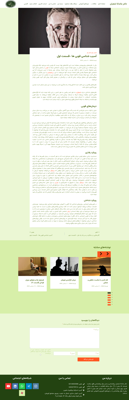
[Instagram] (36, 386)
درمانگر (52, 171)
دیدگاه (96, 330)
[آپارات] (22, 393)
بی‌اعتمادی (50, 72)
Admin (91, 60)
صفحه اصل (101, 4)
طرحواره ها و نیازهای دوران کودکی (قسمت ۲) (34, 281)
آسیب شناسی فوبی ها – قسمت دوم (41, 234)
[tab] (109, 292)
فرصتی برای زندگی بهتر (92, 53)
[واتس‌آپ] (22, 386)
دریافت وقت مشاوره (71, 4)
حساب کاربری (43, 4)
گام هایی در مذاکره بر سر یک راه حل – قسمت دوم (84, 234)
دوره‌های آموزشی (84, 4)
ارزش (68, 211)
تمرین (56, 182)
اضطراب (78, 92)
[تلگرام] (29, 386)
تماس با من (52, 4)
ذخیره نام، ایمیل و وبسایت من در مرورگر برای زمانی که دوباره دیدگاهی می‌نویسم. (40, 351)
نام (97, 354)
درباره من (60, 4)
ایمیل (72, 354)
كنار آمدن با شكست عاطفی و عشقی (98, 281)
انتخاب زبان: (33, 4)
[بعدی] (100, 254)
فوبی (46, 68)
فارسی (26, 4)
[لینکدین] (15, 386)
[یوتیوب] (8, 386)
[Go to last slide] (107, 254)
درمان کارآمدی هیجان (68, 280)
